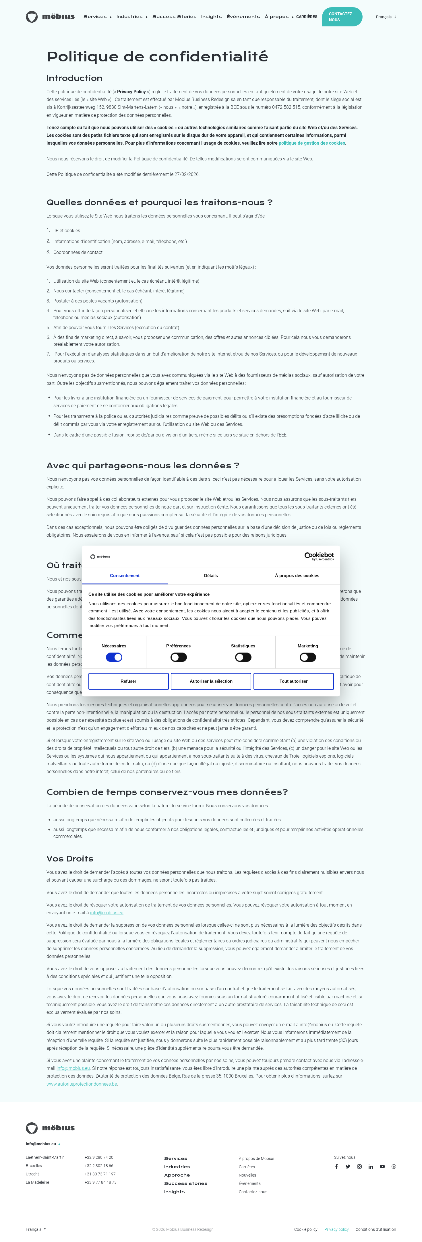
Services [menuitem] (175, 1158)
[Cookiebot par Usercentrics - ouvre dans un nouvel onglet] (309, 556)
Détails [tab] (211, 575)
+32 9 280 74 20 (99, 1157)
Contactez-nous (341, 16)
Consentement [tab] (125, 575)
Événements (243, 16)
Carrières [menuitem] (247, 1167)
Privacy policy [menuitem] (336, 1229)
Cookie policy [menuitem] (306, 1229)
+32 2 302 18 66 (99, 1165)
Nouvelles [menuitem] (247, 1175)
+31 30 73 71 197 (100, 1174)
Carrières (307, 16)
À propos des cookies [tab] (297, 575)
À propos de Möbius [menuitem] (256, 1158)
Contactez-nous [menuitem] (253, 1191)
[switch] (179, 657)
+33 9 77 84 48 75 (101, 1182)
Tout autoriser (294, 681)
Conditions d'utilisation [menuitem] (376, 1229)
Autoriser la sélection (211, 681)
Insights (211, 16)
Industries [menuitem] (177, 1166)
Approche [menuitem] (177, 1175)
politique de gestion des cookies (312, 143)
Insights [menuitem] (174, 1191)
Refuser (128, 681)
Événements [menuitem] (250, 1183)
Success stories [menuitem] (186, 1183)
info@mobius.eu (106, 912)
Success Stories (174, 16)
